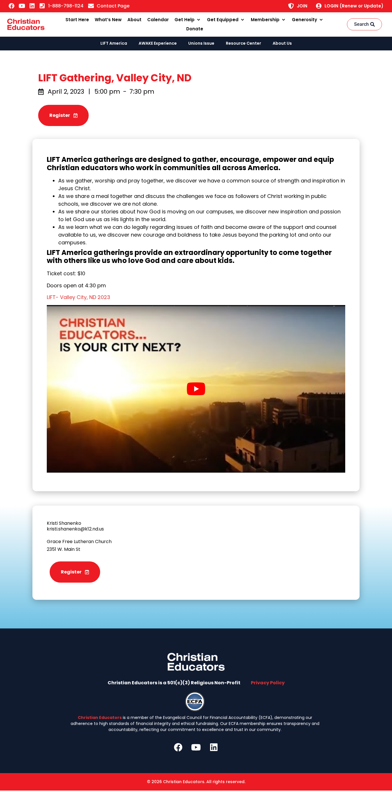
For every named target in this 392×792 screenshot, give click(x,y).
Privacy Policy (268, 682)
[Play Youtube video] (196, 389)
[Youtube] (22, 6)
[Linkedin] (32, 6)
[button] (188, 20)
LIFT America (113, 43)
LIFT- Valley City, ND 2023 (78, 297)
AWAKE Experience (158, 43)
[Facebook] (11, 6)
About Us (282, 43)
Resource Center (243, 43)
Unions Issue (201, 43)
